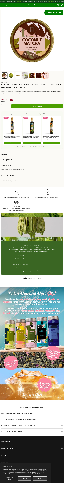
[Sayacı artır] (8, 106)
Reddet (40, 478)
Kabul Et (24, 478)
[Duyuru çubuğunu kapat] (62, 1)
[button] (2, 5)
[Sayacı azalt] (2, 106)
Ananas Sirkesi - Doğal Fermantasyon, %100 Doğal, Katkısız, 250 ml (12, 137)
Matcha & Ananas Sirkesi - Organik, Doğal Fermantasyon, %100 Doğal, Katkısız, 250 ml (31, 137)
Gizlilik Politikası (39, 474)
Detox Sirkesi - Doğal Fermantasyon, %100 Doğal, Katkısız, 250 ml (51, 137)
